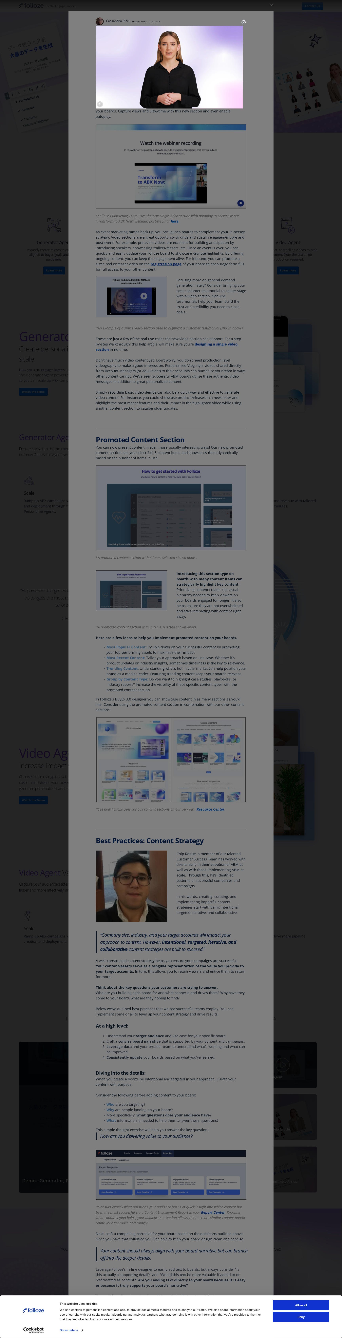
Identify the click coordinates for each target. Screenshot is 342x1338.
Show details (69, 1330)
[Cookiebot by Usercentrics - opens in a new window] (33, 1330)
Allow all (301, 1305)
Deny (301, 1316)
